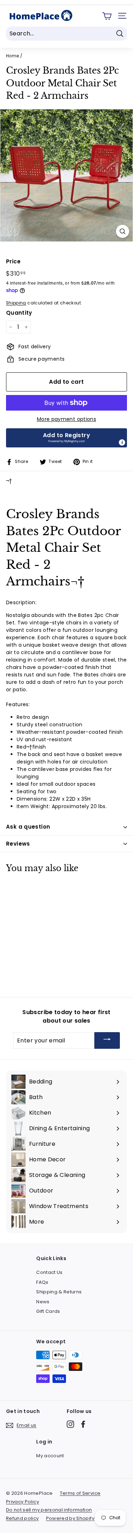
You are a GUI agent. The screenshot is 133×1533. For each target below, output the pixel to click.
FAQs (42, 1282)
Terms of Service (80, 1493)
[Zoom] (122, 231)
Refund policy (22, 1518)
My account (50, 1455)
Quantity (19, 312)
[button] (66, 437)
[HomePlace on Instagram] (70, 1424)
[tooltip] (122, 442)
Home (12, 56)
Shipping (16, 303)
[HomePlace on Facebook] (83, 1424)
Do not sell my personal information (49, 1509)
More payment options (66, 419)
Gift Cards (48, 1311)
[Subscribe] (107, 1040)
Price (13, 261)
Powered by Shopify (70, 1518)
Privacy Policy (22, 1501)
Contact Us (49, 1272)
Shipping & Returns (59, 1291)
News (42, 1301)
